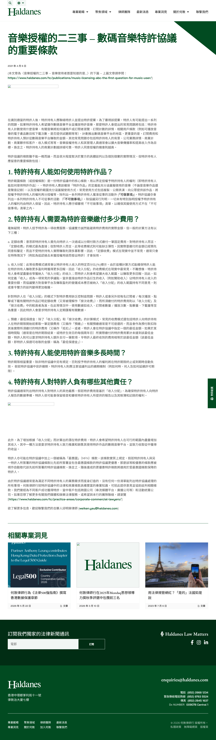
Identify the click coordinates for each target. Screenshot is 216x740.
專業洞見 (13, 727)
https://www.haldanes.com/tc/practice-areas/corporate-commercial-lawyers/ (65, 499)
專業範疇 (13, 722)
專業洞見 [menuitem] (161, 12)
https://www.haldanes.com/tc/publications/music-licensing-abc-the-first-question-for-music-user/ (80, 78)
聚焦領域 (29, 722)
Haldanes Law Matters (186, 634)
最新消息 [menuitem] (143, 12)
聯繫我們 (61, 727)
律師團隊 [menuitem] (124, 12)
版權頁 (204, 727)
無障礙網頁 (190, 727)
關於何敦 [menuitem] (179, 12)
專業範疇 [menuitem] (78, 12)
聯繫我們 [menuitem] (202, 12)
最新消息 (61, 722)
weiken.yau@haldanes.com (98, 508)
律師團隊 (45, 722)
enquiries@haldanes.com (184, 680)
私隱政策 (175, 727)
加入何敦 (45, 727)
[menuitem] (21, 3)
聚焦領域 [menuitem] (101, 12)
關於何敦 (29, 727)
